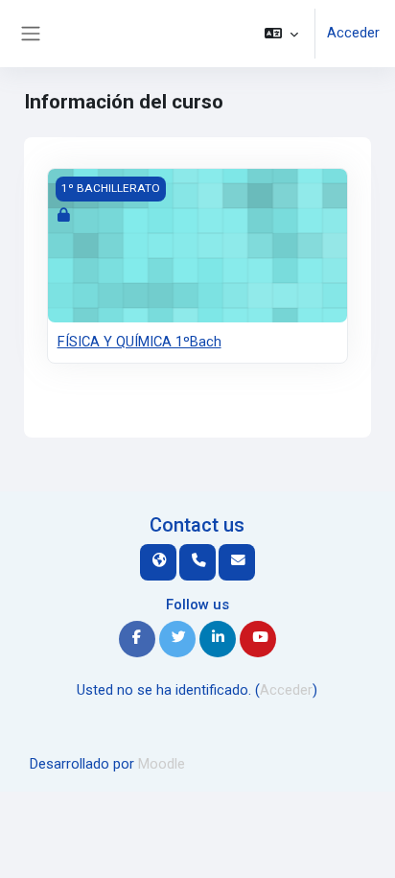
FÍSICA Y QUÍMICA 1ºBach (139, 341)
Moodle (161, 763)
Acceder (353, 32)
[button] (281, 33)
